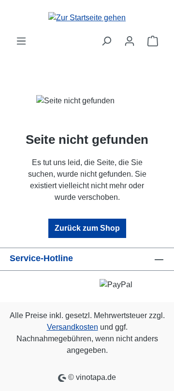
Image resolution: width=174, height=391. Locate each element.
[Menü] (21, 41)
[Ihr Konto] (129, 41)
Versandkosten (72, 327)
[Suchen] (106, 41)
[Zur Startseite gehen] (87, 18)
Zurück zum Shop (87, 228)
